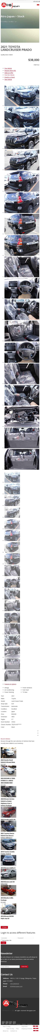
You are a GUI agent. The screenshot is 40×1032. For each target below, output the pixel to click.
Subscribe (24, 966)
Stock (23, 1024)
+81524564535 (14, 984)
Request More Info (10, 70)
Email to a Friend (9, 77)
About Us (5, 1031)
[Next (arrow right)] (37, 1030)
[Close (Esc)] (34, 1026)
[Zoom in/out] (37, 1028)
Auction (29, 1024)
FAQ (17, 1028)
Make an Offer (8, 73)
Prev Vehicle (8, 68)
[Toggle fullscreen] (34, 1028)
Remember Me (6, 940)
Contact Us (13, 1031)
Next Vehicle (8, 79)
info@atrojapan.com (16, 986)
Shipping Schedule (26, 1028)
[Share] (37, 1026)
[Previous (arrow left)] (34, 1030)
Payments (24, 1026)
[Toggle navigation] (38, 4)
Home (18, 1024)
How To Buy (6, 1026)
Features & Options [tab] (10, 684)
